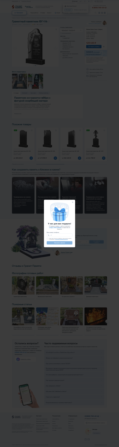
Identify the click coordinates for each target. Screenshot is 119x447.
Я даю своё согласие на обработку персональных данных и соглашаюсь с (60, 239)
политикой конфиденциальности (61, 239)
